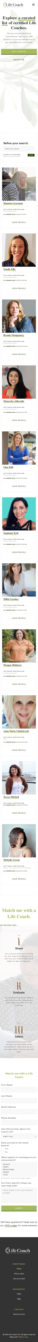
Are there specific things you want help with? (16, 1184)
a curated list (18, 20)
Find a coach (19, 1274)
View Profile (19, 222)
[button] (33, 4)
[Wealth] (19, 1172)
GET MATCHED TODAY (8, 925)
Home (19, 1269)
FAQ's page (11, 1225)
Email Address (8, 1107)
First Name (7, 1085)
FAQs (19, 1294)
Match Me (19, 59)
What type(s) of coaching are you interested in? (18, 1158)
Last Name (6, 1096)
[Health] (19, 1167)
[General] (19, 1164)
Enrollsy (25, 1337)
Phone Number (8, 1118)
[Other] (19, 1174)
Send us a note (19, 1314)
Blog (19, 1299)
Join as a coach (19, 1279)
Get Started (19, 51)
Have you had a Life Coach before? (15, 1144)
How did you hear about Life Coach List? (15, 1130)
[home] (12, 4)
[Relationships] (19, 1169)
